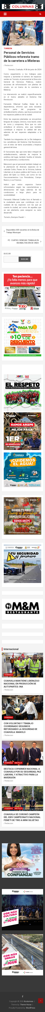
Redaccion (9, 65)
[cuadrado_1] (22, 275)
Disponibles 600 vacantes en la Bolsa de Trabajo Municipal (22, 231)
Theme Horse (25, 1004)
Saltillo (18, 763)
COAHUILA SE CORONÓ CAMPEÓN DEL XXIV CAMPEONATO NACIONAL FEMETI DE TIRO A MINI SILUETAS (22, 817)
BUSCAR (7, 254)
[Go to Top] (40, 1000)
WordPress (30, 1008)
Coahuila (8, 675)
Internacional (11, 649)
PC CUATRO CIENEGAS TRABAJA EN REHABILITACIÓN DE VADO (23, 241)
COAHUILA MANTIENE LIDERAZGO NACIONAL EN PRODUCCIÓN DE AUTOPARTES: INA (21, 683)
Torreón (8, 48)
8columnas (28, 1001)
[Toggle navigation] (5, 14)
